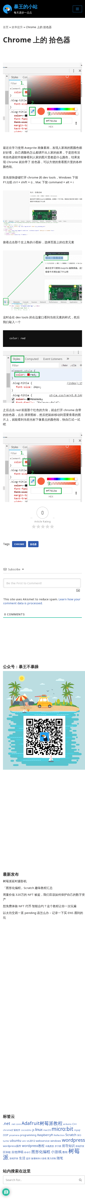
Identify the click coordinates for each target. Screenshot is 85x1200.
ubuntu (15, 1140)
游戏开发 (13, 1158)
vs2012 (31, 1141)
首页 (5, 27)
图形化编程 (40, 1151)
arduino (67, 1124)
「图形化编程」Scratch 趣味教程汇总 (28, 888)
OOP (5, 1135)
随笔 (60, 1158)
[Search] (80, 1179)
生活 (22, 1158)
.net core (16, 1124)
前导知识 (68, 1146)
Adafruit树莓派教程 (42, 1123)
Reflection (59, 1135)
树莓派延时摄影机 (15, 881)
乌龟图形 (49, 1146)
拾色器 (33, 544)
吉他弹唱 (17, 1152)
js (33, 1130)
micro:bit (62, 1128)
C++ (74, 1124)
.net (6, 1123)
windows (55, 1141)
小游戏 (56, 1151)
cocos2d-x (26, 1130)
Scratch (70, 1135)
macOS (47, 1130)
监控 (28, 1158)
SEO (79, 1135)
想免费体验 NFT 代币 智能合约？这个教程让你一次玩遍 (39, 906)
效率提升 (17, 27)
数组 (65, 1152)
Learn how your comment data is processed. (41, 601)
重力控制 (51, 1158)
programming (28, 1135)
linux (38, 1129)
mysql (77, 1130)
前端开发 (80, 1146)
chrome (19, 544)
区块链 (7, 1152)
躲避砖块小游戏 (38, 1158)
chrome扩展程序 (11, 1130)
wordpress (73, 1140)
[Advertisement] (42, 821)
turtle (6, 1141)
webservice (43, 1141)
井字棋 (58, 1146)
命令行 (27, 1152)
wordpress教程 (33, 1146)
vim (24, 1141)
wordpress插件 (12, 1146)
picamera (14, 1135)
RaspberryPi (45, 1135)
